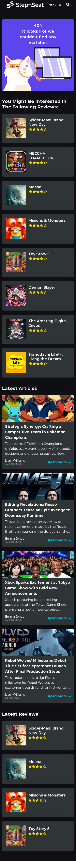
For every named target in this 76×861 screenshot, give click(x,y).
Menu (52, 4)
